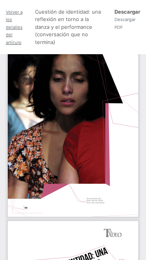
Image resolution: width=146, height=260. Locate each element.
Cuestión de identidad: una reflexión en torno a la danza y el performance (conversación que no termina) (68, 27)
